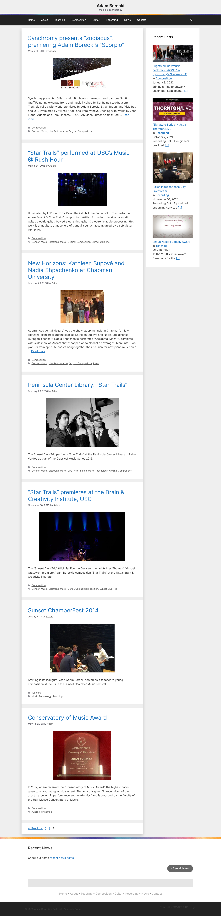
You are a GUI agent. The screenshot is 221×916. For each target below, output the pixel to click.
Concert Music (39, 131)
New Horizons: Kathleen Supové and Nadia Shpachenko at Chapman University (76, 270)
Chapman (46, 811)
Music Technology (98, 470)
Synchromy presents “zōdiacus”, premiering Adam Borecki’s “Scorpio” (76, 41)
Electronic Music (57, 241)
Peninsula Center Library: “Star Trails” (77, 384)
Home (31, 19)
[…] (186, 90)
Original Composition (80, 131)
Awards (36, 811)
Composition (79, 19)
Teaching (60, 19)
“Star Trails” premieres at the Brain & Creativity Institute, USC (76, 495)
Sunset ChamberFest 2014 (63, 610)
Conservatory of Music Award (67, 717)
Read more (38, 351)
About (44, 19)
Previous (35, 828)
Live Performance (58, 131)
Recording (112, 19)
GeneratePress (72, 909)
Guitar (96, 19)
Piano (96, 363)
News (127, 19)
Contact (141, 19)
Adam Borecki (110, 5)
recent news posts (62, 857)
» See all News (180, 868)
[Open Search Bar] (191, 20)
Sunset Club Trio (101, 241)
